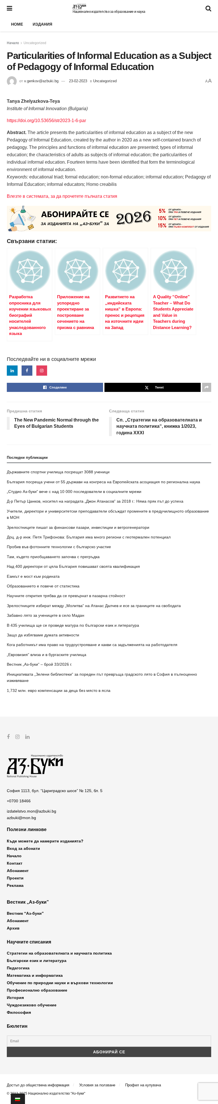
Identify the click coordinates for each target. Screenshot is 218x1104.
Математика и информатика (35, 975)
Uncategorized (35, 43)
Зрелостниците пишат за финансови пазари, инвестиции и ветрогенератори (78, 527)
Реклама (15, 885)
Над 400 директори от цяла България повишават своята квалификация (73, 566)
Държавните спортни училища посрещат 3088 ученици (58, 472)
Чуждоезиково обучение (31, 1005)
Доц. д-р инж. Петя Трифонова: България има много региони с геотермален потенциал (89, 537)
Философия (19, 1012)
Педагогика (18, 968)
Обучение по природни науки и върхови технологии (60, 982)
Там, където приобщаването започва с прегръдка (53, 556)
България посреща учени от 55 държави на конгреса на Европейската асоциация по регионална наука (103, 482)
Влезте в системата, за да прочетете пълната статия (62, 196)
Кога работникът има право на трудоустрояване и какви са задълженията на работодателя (92, 644)
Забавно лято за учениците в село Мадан (45, 615)
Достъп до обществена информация (38, 1085)
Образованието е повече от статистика (43, 586)
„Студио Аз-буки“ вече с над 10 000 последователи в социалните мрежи (74, 491)
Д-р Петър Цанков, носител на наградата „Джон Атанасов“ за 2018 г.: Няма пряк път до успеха (95, 501)
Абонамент (18, 870)
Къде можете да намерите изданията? (45, 841)
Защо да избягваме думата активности (43, 635)
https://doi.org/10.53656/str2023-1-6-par (46, 120)
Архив (13, 928)
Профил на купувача (143, 1085)
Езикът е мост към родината (33, 576)
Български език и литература (36, 960)
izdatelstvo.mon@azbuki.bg (31, 811)
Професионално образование (37, 990)
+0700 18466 (19, 801)
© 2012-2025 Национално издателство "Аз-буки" (46, 1093)
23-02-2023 (78, 81)
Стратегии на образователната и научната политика (59, 953)
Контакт (14, 863)
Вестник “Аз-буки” (25, 913)
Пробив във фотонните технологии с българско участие (59, 546)
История (15, 997)
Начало (13, 43)
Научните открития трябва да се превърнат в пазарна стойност (66, 595)
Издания (42, 24)
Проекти (15, 878)
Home (17, 24)
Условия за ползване (97, 1085)
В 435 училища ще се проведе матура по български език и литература (73, 625)
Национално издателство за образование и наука (109, 11)
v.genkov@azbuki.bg (41, 81)
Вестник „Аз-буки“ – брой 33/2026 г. (39, 664)
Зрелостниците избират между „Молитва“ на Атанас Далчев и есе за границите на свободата (94, 605)
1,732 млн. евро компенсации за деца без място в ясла (58, 690)
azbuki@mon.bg (21, 817)
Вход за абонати (23, 848)
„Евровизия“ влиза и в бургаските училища (46, 654)
